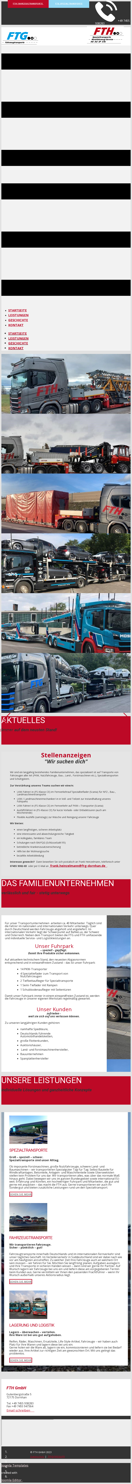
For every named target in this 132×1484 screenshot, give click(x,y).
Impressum (56, 1456)
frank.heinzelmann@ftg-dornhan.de (77, 866)
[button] (7, 723)
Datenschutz (37, 1456)
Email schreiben (20, 1410)
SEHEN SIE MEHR (21, 1194)
